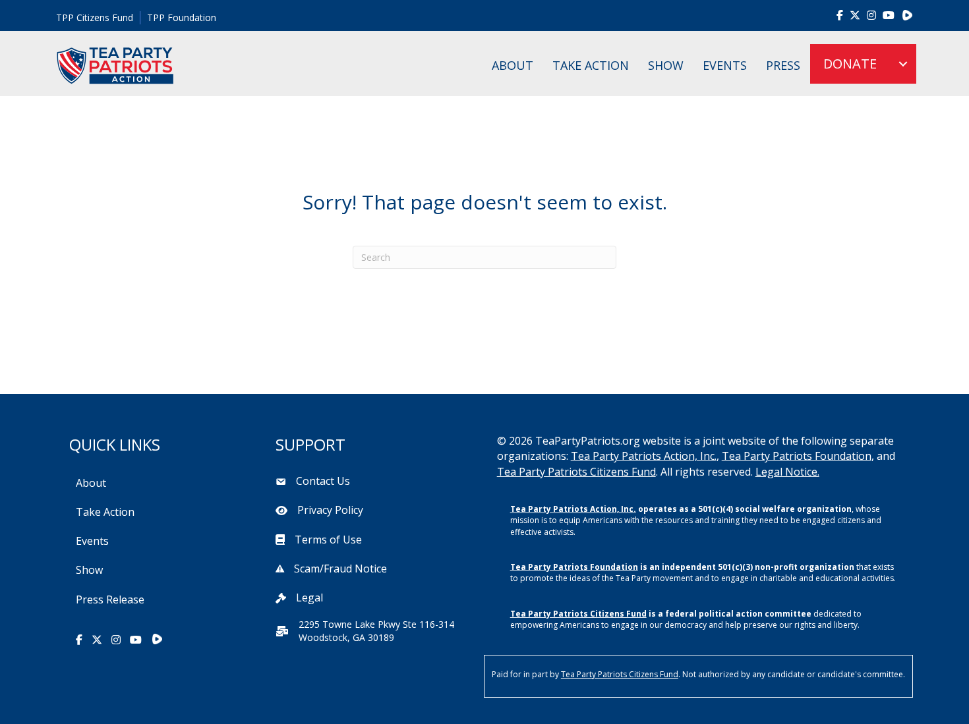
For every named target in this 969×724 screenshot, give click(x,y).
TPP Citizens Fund (94, 17)
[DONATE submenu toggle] (903, 64)
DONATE (850, 63)
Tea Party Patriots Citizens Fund (576, 471)
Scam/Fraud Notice (340, 568)
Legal (309, 597)
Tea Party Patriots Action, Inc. (644, 456)
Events (725, 65)
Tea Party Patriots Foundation (796, 456)
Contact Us (323, 481)
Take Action (590, 65)
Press (783, 65)
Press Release (110, 599)
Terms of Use (328, 539)
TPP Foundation (181, 17)
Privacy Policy (330, 510)
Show (666, 65)
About (512, 65)
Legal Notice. (787, 471)
